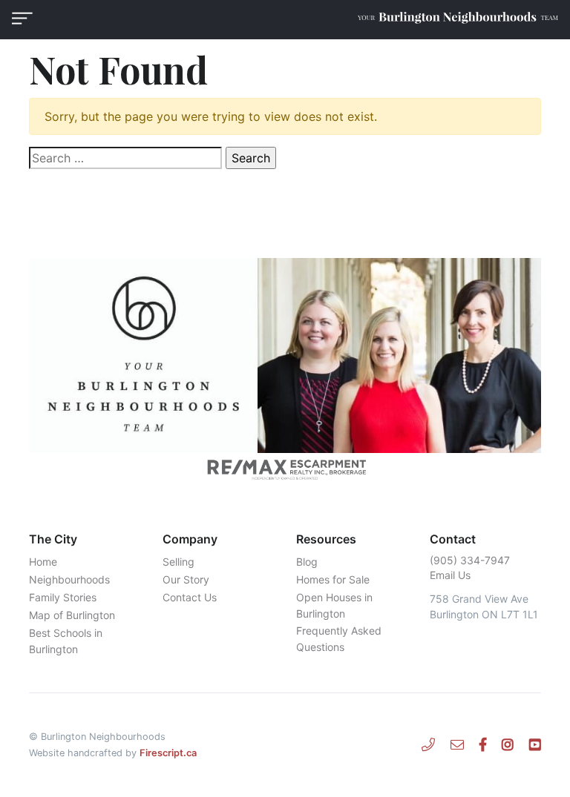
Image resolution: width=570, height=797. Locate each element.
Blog (307, 561)
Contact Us (190, 597)
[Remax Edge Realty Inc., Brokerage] (285, 469)
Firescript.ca (168, 752)
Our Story (186, 579)
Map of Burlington (72, 615)
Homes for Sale (333, 579)
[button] (22, 18)
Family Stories (62, 597)
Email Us (450, 575)
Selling (178, 561)
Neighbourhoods (69, 579)
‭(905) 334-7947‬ (470, 560)
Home (43, 561)
